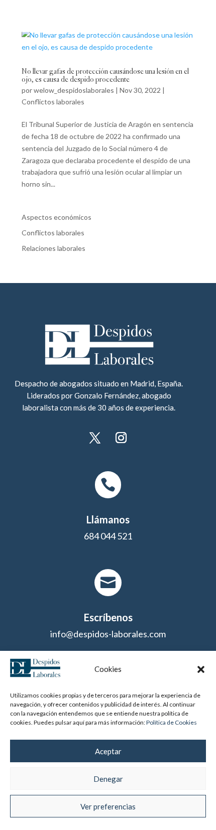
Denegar (108, 778)
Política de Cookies (171, 722)
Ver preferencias (108, 806)
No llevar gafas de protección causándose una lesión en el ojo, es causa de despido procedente (105, 76)
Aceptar (108, 751)
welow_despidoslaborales (74, 90)
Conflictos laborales (53, 101)
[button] (201, 669)
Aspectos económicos (56, 217)
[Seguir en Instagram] (121, 438)
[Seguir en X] (95, 438)
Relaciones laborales (53, 248)
